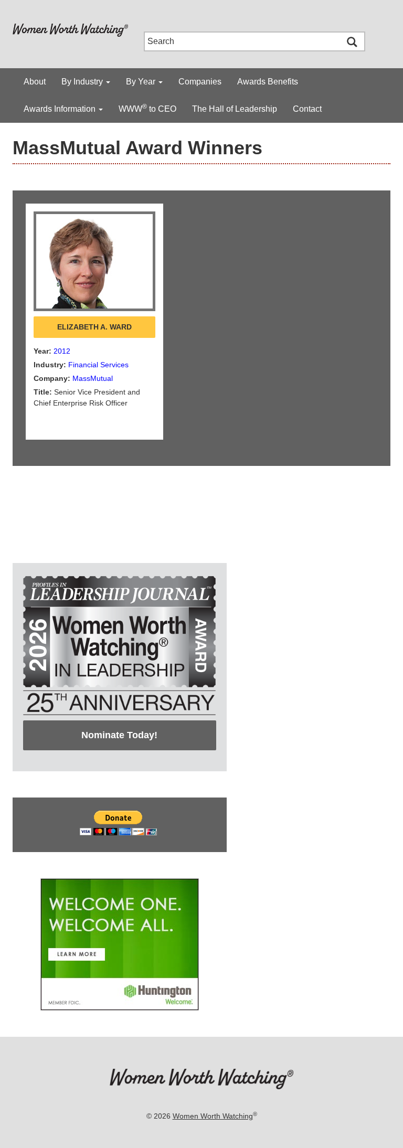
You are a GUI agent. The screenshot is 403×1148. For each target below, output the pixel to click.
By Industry (83, 81)
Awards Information (61, 108)
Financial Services (98, 364)
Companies (199, 81)
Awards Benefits (267, 81)
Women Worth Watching (213, 1116)
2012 (62, 351)
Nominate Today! (119, 735)
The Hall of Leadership (234, 108)
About (35, 81)
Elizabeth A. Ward (94, 327)
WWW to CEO (147, 108)
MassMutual (92, 378)
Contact (307, 108)
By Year (141, 81)
